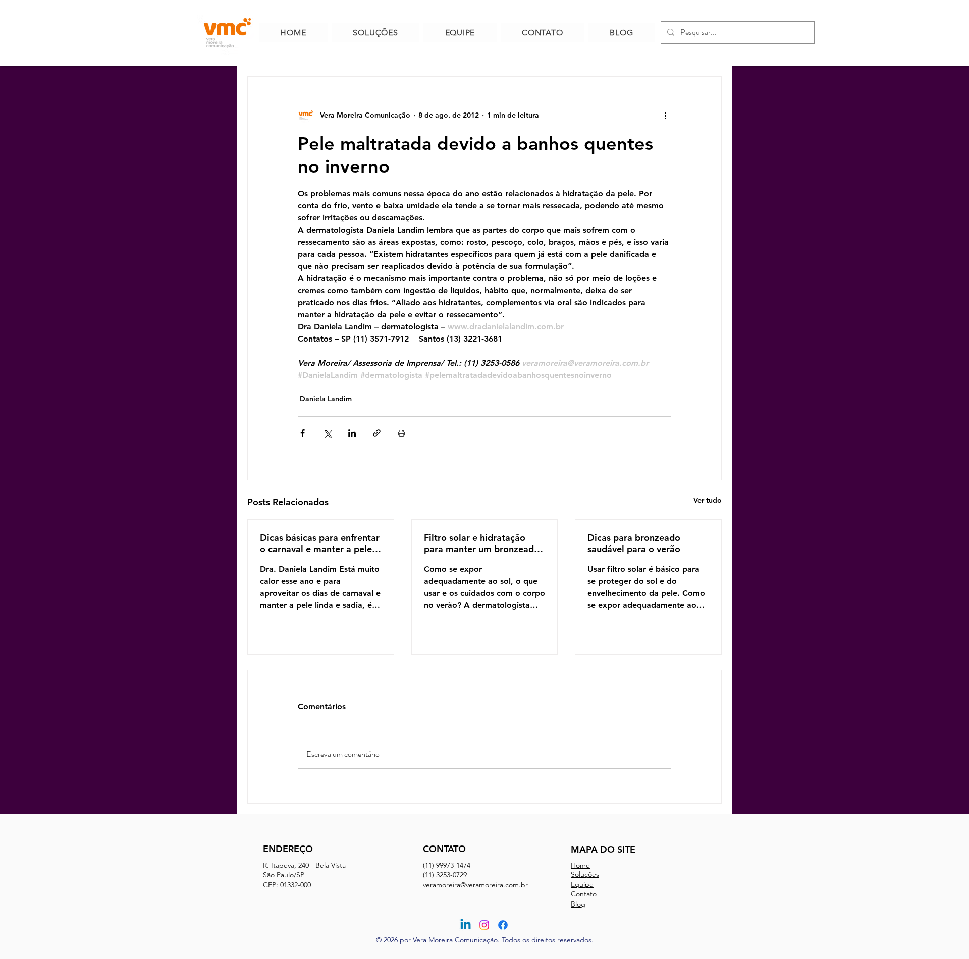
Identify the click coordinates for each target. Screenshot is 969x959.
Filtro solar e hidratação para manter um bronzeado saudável (482, 543)
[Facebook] (503, 925)
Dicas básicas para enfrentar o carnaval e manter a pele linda (320, 543)
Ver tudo (707, 500)
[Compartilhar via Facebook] (302, 433)
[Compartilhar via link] (377, 433)
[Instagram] (484, 925)
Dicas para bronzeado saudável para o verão (633, 543)
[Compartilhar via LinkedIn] (352, 433)
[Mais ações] (665, 115)
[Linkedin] (465, 925)
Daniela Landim (326, 398)
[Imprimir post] (401, 433)
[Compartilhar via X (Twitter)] (327, 433)
